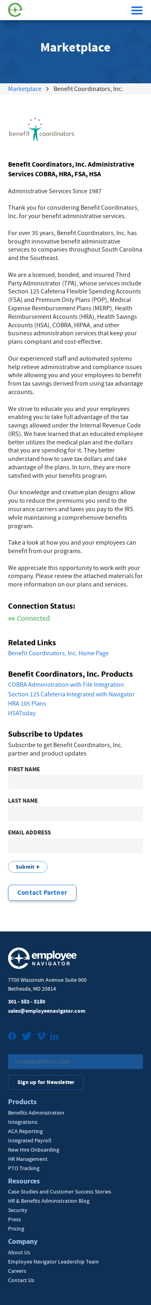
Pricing (16, 1228)
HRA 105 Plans (27, 703)
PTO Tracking (23, 1168)
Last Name (23, 800)
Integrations (22, 1121)
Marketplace (24, 89)
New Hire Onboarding (33, 1149)
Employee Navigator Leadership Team (53, 1261)
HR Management (28, 1159)
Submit (25, 867)
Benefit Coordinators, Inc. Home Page (58, 653)
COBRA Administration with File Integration (66, 684)
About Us (19, 1252)
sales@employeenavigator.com (46, 1011)
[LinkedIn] (54, 1037)
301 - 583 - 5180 (26, 1002)
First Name (24, 769)
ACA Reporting (25, 1131)
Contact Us (21, 1280)
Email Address (29, 832)
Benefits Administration (36, 1112)
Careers (17, 1270)
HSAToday (21, 713)
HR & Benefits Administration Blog (48, 1200)
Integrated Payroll (30, 1140)
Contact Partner (42, 892)
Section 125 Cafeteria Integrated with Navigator (71, 694)
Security (17, 1210)
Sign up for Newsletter (45, 1082)
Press (14, 1219)
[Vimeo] (41, 1037)
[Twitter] (26, 1037)
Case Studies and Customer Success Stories (59, 1191)
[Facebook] (12, 1037)
